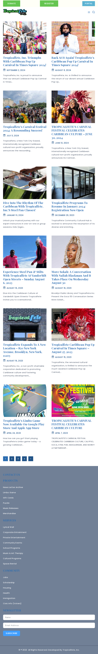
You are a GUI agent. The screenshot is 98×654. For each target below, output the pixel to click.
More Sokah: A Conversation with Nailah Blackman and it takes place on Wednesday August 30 (71, 277)
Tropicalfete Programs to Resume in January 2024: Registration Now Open (70, 206)
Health (6, 593)
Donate (12, 3)
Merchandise (9, 513)
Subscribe (11, 633)
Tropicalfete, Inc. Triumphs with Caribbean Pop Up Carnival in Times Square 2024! (24, 61)
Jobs (5, 577)
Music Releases (10, 508)
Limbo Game (9, 492)
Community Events (12, 542)
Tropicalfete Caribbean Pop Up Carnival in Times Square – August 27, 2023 (73, 348)
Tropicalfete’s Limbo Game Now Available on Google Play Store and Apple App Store (23, 424)
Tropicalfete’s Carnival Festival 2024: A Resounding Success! (24, 128)
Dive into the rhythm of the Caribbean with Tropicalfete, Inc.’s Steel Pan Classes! (23, 206)
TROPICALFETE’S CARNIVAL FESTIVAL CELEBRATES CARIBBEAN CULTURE (71, 424)
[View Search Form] (93, 12)
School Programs (11, 548)
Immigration (9, 598)
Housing (7, 587)
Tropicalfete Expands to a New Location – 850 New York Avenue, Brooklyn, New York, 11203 (24, 350)
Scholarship (9, 582)
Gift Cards (8, 497)
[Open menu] (89, 12)
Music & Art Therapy (13, 553)
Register (49, 3)
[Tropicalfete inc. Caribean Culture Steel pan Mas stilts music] (15, 12)
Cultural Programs (12, 558)
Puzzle (6, 503)
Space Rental (10, 563)
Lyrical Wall (8, 527)
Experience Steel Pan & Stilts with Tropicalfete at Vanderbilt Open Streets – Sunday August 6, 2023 (24, 277)
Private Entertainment (14, 537)
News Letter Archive (13, 487)
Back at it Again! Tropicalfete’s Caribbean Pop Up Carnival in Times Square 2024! (73, 61)
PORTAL (88, 3)
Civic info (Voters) (12, 603)
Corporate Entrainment (15, 532)
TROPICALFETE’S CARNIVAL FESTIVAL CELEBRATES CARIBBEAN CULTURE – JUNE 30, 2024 (72, 132)
